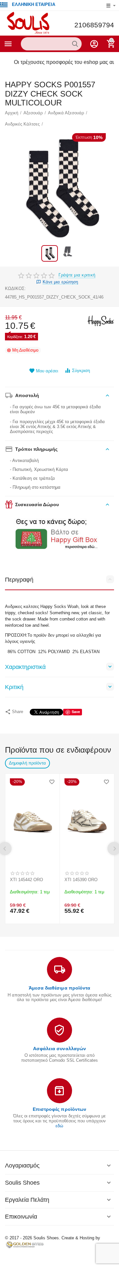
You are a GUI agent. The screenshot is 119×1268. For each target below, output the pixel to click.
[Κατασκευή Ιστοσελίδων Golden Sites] (25, 1244)
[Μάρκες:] (101, 320)
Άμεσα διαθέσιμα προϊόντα (59, 988)
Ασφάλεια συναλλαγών (59, 1048)
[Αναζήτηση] (75, 43)
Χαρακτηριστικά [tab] (25, 667)
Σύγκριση (81, 370)
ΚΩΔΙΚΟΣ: (15, 288)
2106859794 (94, 25)
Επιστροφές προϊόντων (59, 1109)
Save (76, 711)
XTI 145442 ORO (26, 879)
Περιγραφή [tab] (19, 579)
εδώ (59, 1125)
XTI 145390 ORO (81, 879)
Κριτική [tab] (14, 687)
